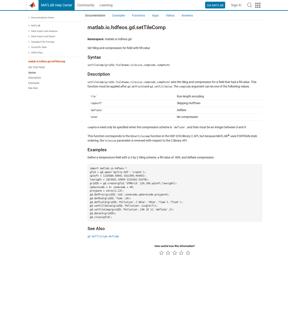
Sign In (236, 5)
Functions (138, 15)
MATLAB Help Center (56, 5)
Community (85, 5)
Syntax (32, 72)
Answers (187, 15)
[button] (250, 5)
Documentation (95, 15)
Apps (155, 15)
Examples (33, 83)
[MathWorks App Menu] (257, 5)
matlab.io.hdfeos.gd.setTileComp (46, 61)
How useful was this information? (175, 246)
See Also (33, 88)
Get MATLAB (215, 5)
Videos (170, 15)
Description (34, 77)
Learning (106, 5)
